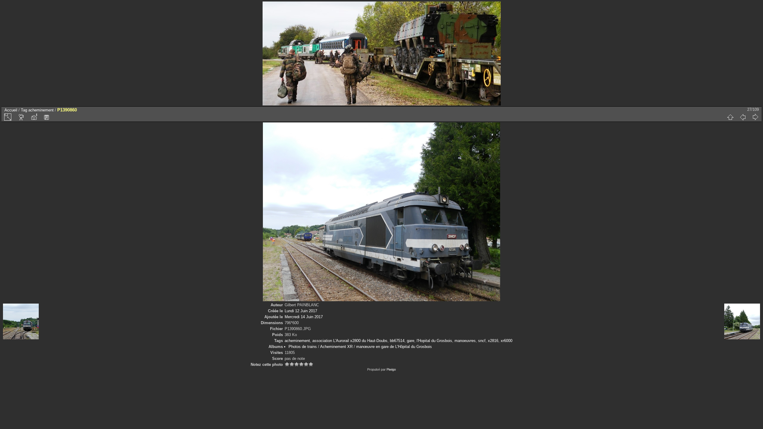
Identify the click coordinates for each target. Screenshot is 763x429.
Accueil (10, 110)
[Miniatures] (730, 117)
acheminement (41, 110)
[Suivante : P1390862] (755, 117)
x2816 (493, 340)
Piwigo (391, 369)
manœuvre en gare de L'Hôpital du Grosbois (394, 346)
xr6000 (506, 340)
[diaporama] (21, 117)
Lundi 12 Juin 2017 (301, 311)
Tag (24, 110)
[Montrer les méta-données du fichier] (34, 117)
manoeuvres (465, 340)
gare (410, 340)
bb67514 (397, 340)
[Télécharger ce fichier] (46, 117)
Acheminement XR (336, 346)
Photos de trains (303, 346)
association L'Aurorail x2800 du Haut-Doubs (349, 340)
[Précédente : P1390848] (742, 117)
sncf (482, 340)
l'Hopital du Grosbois (434, 340)
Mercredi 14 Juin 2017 (304, 317)
